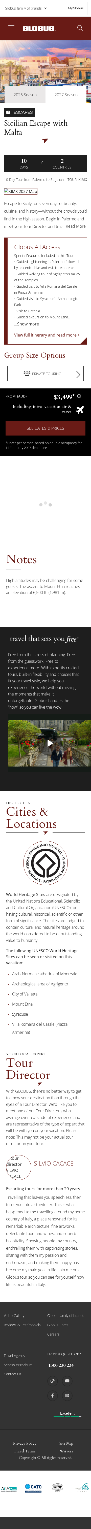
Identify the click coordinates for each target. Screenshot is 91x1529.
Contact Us (12, 1374)
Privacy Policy (24, 1443)
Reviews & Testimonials (22, 1324)
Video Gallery (14, 1315)
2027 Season (66, 94)
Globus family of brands (23, 8)
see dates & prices (45, 428)
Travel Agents (14, 1355)
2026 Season (25, 94)
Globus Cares (58, 1324)
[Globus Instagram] (67, 1395)
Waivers (66, 1451)
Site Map (66, 1443)
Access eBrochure (18, 1364)
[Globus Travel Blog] (52, 1381)
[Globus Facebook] (52, 1395)
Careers (53, 1334)
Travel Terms (25, 1451)
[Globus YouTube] (67, 1381)
